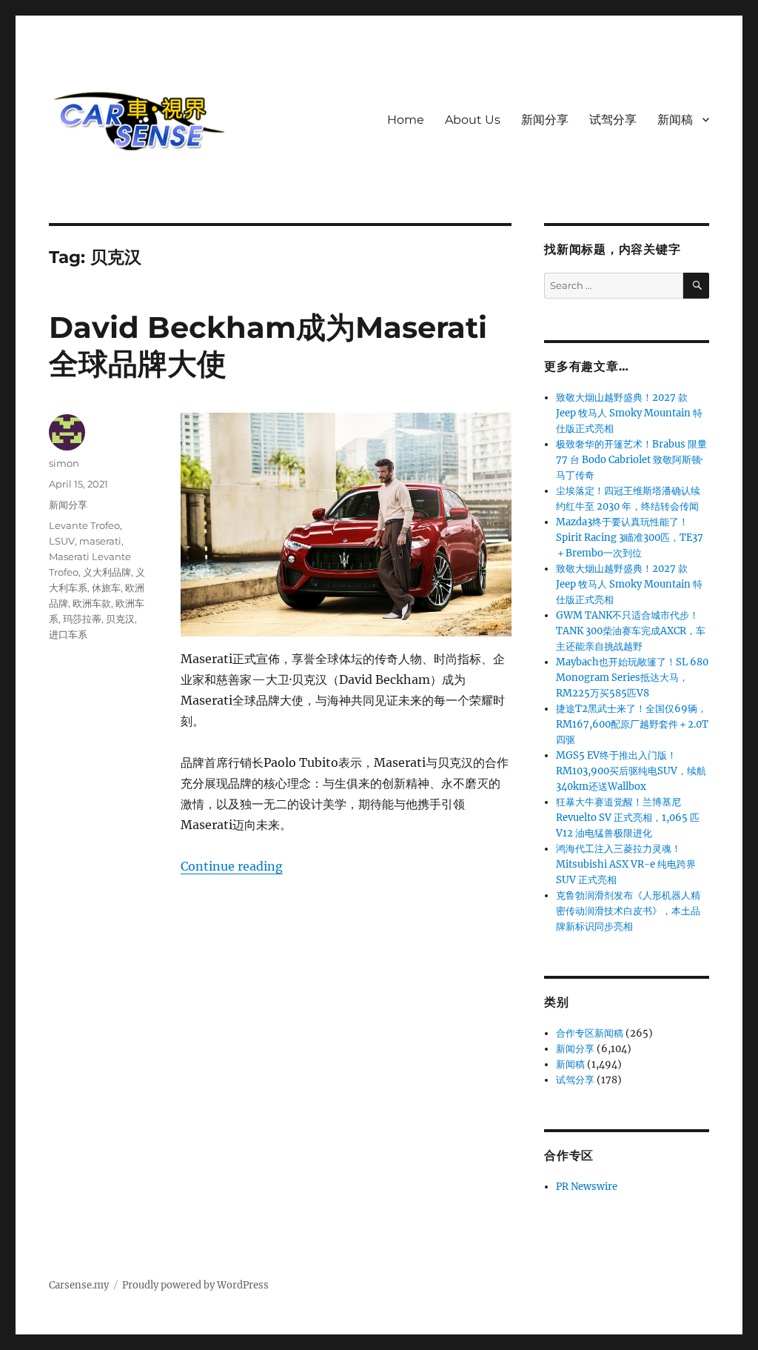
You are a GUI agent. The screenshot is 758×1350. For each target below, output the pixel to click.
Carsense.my (79, 1285)
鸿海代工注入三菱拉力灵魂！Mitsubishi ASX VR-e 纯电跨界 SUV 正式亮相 (626, 864)
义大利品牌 (107, 572)
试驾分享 (613, 120)
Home (405, 120)
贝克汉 (120, 619)
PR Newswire (586, 1186)
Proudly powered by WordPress (195, 1285)
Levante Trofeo (84, 525)
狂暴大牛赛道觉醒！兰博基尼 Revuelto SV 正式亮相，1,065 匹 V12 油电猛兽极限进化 (628, 817)
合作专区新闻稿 (589, 1033)
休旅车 (106, 587)
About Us (472, 120)
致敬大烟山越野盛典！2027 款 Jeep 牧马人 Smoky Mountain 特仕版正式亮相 (629, 413)
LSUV (62, 541)
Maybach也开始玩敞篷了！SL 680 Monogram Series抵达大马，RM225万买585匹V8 (632, 677)
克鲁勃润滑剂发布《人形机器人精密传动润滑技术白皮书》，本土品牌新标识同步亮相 (628, 911)
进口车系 (68, 634)
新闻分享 (544, 120)
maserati (100, 541)
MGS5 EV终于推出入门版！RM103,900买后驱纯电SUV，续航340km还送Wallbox (631, 771)
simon (64, 463)
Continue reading (232, 866)
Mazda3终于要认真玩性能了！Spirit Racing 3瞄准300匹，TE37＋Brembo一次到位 (629, 537)
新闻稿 (675, 120)
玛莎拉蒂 (82, 619)
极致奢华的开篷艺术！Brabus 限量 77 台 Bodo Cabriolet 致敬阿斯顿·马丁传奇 (631, 460)
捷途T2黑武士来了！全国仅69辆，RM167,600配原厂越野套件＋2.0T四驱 (632, 724)
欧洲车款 (92, 603)
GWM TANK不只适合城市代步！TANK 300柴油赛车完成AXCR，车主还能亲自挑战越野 (630, 631)
